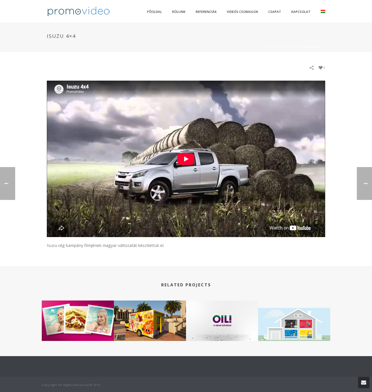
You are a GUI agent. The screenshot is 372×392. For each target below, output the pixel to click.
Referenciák (206, 11)
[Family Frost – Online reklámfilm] (150, 319)
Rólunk (178, 11)
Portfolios (293, 47)
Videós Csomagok (242, 11)
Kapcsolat (301, 11)
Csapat (274, 11)
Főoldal (154, 11)
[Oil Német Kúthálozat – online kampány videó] (222, 319)
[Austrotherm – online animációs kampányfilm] (294, 326)
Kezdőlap (271, 47)
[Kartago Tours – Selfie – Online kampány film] (78, 319)
